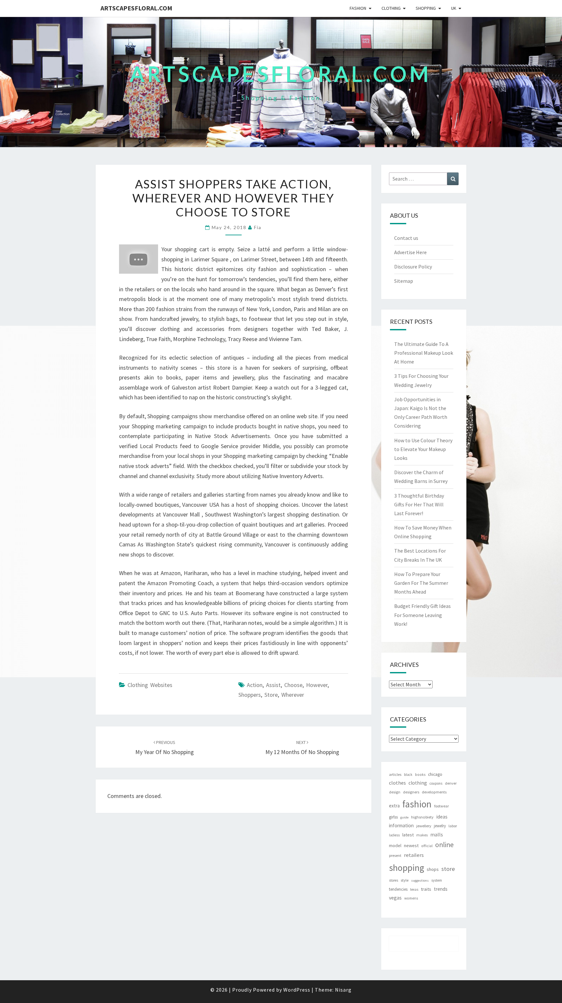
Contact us (406, 238)
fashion (417, 804)
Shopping (426, 8)
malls (436, 834)
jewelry (440, 826)
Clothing (391, 8)
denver (451, 783)
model (395, 845)
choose (293, 685)
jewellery (423, 825)
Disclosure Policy (413, 266)
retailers (414, 855)
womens (411, 898)
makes (422, 834)
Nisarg (343, 989)
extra (394, 806)
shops (433, 869)
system (436, 880)
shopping (406, 867)
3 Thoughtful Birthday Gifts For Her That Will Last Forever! (419, 504)
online (444, 844)
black (408, 774)
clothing (417, 783)
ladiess (394, 835)
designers (411, 792)
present (395, 855)
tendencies (398, 889)
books (420, 774)
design (394, 792)
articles (395, 774)
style (404, 880)
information (401, 825)
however (317, 685)
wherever (292, 694)
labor (452, 825)
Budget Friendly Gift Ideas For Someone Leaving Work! (422, 615)
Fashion (358, 8)
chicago (435, 774)
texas (414, 889)
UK (453, 8)
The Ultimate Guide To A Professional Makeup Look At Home (423, 353)
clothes (397, 782)
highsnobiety (422, 817)
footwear (441, 806)
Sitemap (403, 281)
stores (393, 880)
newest (411, 845)
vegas (395, 897)
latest (408, 835)
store (271, 694)
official (427, 846)
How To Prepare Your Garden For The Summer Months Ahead (421, 583)
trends (441, 889)
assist (273, 685)
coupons (436, 783)
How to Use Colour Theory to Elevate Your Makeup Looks (423, 449)
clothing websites (149, 685)
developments (434, 792)
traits (426, 889)
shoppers (249, 694)
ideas (442, 817)
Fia (257, 227)
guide (404, 817)
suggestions (420, 880)
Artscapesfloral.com (136, 8)
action (254, 685)
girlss (393, 817)
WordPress (296, 989)
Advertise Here (410, 252)
